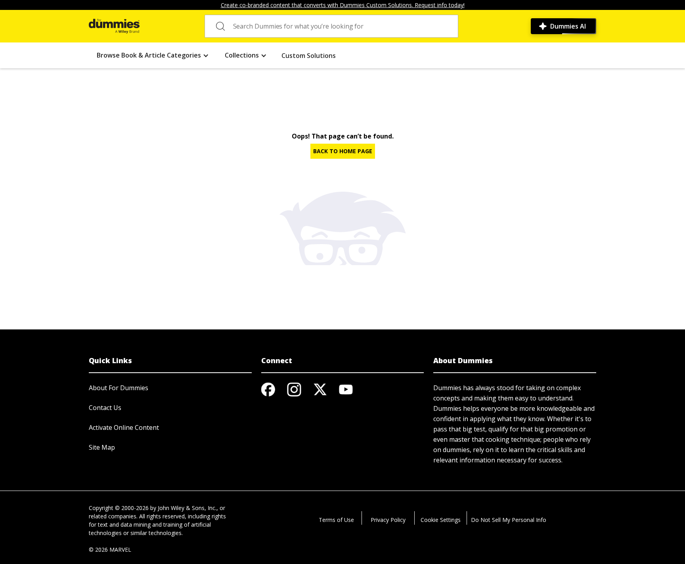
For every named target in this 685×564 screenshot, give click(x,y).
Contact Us (105, 407)
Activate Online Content (124, 427)
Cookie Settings (441, 520)
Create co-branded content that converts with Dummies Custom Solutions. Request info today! (343, 5)
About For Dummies (118, 387)
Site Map (102, 447)
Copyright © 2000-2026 (119, 508)
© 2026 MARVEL (110, 549)
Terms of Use (336, 520)
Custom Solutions (308, 55)
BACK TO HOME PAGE (342, 151)
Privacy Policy (388, 520)
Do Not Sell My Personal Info (508, 520)
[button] (153, 55)
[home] (114, 26)
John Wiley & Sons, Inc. (187, 508)
